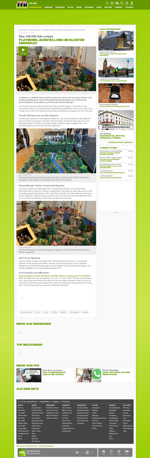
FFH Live (21, 408)
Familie (85, 312)
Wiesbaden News (37, 413)
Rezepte (112, 413)
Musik (79, 7)
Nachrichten (35, 7)
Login (125, 431)
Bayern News (36, 431)
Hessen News (36, 408)
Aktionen (89, 7)
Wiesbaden (74, 312)
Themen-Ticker (108, 148)
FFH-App (126, 408)
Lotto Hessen (113, 426)
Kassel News (36, 418)
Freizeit (118, 7)
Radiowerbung (127, 426)
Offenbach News (37, 423)
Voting (94, 428)
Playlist (112, 2)
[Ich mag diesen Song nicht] (92, 452)
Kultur (46, 312)
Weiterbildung (127, 428)
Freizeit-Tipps (113, 421)
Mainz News (36, 415)
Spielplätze (112, 410)
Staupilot (117, 2)
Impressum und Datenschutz (26, 446)
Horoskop (60, 7)
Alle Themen (36, 441)
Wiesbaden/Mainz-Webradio (120, 142)
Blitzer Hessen (67, 410)
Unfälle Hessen (67, 413)
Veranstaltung (26, 312)
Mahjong (112, 431)
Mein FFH (132, 2)
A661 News (66, 421)
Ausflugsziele (113, 418)
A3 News (65, 415)
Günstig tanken (67, 423)
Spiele (111, 428)
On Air (70, 7)
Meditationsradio (23, 433)
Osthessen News (52, 410)
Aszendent (80, 423)
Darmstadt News (37, 421)
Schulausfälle (66, 431)
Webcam (127, 2)
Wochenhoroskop (83, 413)
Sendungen (95, 408)
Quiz (110, 436)
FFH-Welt (129, 7)
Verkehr (48, 7)
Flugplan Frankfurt (68, 428)
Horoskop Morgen (83, 410)
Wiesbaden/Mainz (34, 30)
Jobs (124, 418)
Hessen (55, 402)
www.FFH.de (31, 402)
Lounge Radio (22, 428)
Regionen (50, 405)
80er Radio (21, 410)
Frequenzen (127, 415)
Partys (111, 439)
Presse (125, 423)
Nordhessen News (52, 408)
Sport (33, 433)
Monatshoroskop (82, 415)
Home (103, 454)
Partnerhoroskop (82, 421)
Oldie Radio (21, 421)
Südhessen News (52, 418)
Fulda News (35, 428)
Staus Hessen (66, 408)
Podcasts (95, 421)
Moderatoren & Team (99, 418)
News (34, 405)
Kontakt (125, 413)
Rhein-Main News (52, 415)
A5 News (65, 418)
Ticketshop (112, 423)
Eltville (54, 312)
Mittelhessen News (52, 413)
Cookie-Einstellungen (46, 446)
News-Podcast (97, 423)
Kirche (37, 312)
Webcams (95, 415)
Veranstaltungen (114, 408)
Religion (63, 312)
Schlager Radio (22, 423)
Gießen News (36, 426)
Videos (94, 413)
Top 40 (20, 436)
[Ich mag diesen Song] (83, 452)
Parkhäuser (66, 426)
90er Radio (21, 413)
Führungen (126, 421)
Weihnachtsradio (23, 431)
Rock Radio (21, 418)
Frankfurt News (37, 410)
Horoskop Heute (82, 408)
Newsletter (126, 410)
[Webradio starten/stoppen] (87, 452)
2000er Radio (22, 415)
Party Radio (21, 426)
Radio (20, 405)
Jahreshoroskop (82, 418)
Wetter (122, 2)
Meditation (112, 415)
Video (98, 7)
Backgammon (113, 433)
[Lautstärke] (77, 452)
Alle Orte (35, 439)
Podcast (108, 7)
